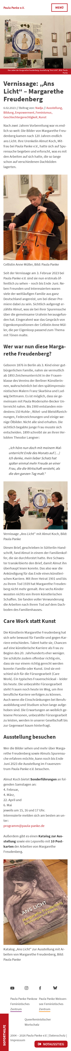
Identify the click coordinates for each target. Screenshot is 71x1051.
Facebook (40, 987)
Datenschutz (57, 1035)
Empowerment (24, 112)
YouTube (12, 988)
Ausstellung (54, 108)
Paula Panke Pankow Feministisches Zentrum (23, 1004)
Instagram (26, 987)
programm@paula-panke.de (23, 825)
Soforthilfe (4, 1035)
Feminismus (44, 112)
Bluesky (55, 987)
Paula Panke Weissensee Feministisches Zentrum (53, 1004)
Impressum (17, 1040)
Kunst (42, 117)
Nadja (39, 108)
